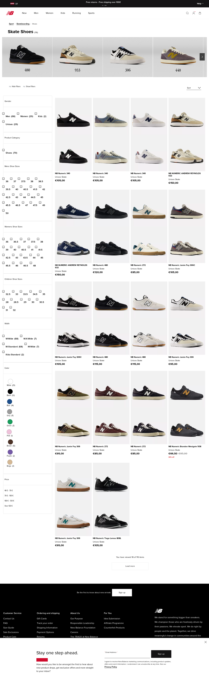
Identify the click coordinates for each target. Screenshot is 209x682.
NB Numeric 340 (62, 173)
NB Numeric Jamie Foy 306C (181, 265)
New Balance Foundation (82, 627)
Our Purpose (76, 618)
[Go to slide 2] (104, 6)
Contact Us (8, 618)
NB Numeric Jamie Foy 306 (181, 357)
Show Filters (30, 86)
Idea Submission (112, 618)
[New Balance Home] (11, 13)
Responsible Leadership (82, 623)
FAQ (5, 623)
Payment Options (45, 632)
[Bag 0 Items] (200, 13)
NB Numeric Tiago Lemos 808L (107, 538)
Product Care (9, 636)
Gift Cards (42, 618)
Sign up (122, 592)
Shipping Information (47, 627)
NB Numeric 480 (100, 265)
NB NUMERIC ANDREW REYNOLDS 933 (184, 174)
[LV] (12, 4)
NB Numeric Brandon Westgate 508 (184, 446)
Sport (11, 24)
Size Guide (8, 627)
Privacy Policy (110, 667)
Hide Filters (16, 86)
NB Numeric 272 (138, 265)
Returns (41, 636)
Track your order (45, 623)
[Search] (187, 13)
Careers (74, 632)
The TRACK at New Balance (84, 636)
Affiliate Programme (114, 623)
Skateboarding (22, 24)
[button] (193, 13)
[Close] (205, 641)
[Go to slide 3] (106, 6)
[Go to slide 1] (103, 6)
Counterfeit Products (114, 627)
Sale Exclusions (11, 632)
